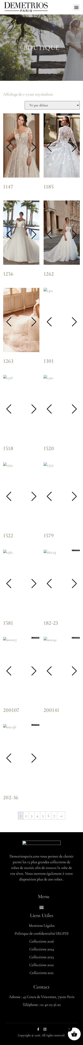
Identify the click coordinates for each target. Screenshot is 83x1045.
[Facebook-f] (38, 1029)
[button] (76, 7)
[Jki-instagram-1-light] (44, 1029)
